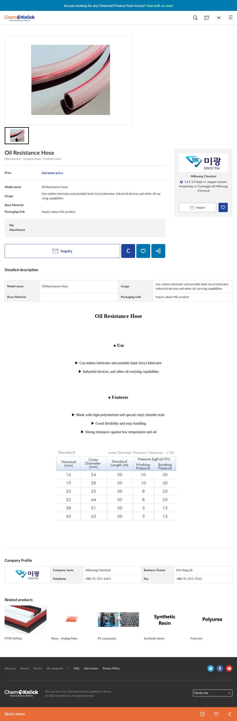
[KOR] (219, 18)
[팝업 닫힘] (230, 5)
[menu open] (230, 17)
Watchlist (216, 714)
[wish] (143, 251)
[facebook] (220, 668)
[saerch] (195, 18)
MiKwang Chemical (203, 176)
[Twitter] (210, 668)
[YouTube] (229, 668)
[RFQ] (206, 18)
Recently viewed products (202, 714)
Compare (230, 714)
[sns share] (158, 251)
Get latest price (52, 173)
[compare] (128, 251)
